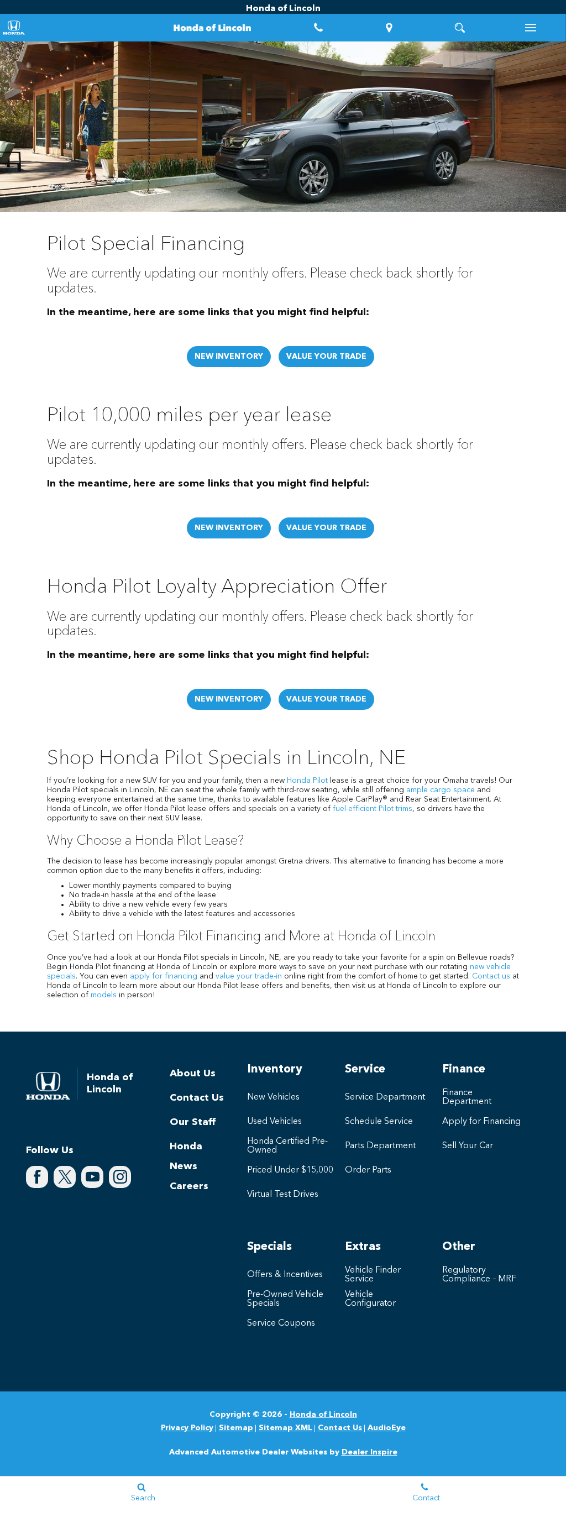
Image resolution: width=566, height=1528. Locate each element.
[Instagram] (120, 1177)
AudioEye (387, 1428)
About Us (193, 1074)
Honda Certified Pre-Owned (287, 1146)
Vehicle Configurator (370, 1299)
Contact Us (197, 1098)
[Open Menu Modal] (530, 27)
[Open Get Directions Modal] (389, 27)
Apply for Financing (481, 1121)
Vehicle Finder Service (373, 1275)
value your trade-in (249, 976)
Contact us (491, 976)
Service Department (385, 1097)
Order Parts (368, 1170)
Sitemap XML (285, 1428)
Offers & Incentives (285, 1274)
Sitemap (236, 1428)
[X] (65, 1177)
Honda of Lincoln (323, 1415)
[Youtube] (92, 1177)
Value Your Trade (326, 356)
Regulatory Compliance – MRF (479, 1275)
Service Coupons (281, 1323)
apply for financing (163, 976)
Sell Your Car (467, 1146)
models (104, 995)
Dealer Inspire (369, 1452)
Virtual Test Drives (282, 1194)
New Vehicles (273, 1097)
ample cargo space (440, 790)
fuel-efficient (354, 809)
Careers (189, 1186)
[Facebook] (37, 1177)
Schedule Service (379, 1121)
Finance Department (466, 1097)
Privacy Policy (187, 1428)
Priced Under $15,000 (290, 1170)
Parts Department (380, 1146)
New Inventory (229, 356)
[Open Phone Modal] (318, 27)
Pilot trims (395, 809)
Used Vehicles (274, 1121)
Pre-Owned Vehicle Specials (285, 1299)
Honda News (186, 1156)
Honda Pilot (307, 780)
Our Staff (193, 1122)
